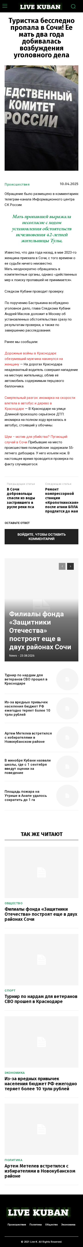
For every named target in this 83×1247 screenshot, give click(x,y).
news (13, 655)
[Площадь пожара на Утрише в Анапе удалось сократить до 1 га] (67, 796)
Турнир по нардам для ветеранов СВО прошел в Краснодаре (26, 679)
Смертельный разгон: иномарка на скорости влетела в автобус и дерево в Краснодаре (40, 403)
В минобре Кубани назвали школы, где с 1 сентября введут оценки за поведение (28, 766)
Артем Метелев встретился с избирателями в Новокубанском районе (28, 737)
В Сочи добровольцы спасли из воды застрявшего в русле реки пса (21, 498)
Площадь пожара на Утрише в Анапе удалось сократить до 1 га (26, 795)
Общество (13, 903)
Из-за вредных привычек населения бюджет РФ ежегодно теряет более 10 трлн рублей (27, 708)
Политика (13, 1160)
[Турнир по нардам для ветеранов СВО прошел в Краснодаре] (67, 679)
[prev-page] (62, 566)
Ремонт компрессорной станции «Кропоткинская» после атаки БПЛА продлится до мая (61, 500)
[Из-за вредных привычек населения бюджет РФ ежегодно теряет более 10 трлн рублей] (67, 708)
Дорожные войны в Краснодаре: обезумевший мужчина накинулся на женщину (34, 358)
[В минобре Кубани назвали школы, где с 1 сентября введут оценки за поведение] (67, 767)
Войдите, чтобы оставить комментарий (42, 536)
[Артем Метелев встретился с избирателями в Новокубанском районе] (67, 737)
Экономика (15, 1072)
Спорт (10, 990)
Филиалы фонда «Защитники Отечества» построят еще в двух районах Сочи (40, 630)
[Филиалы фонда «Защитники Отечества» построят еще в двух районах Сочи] (41, 872)
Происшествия (17, 184)
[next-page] (70, 566)
